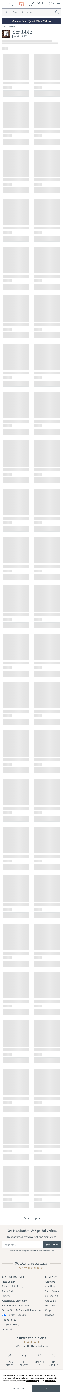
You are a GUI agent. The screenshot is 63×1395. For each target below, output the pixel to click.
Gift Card (50, 1305)
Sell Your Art (51, 1295)
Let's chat (7, 1329)
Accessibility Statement (14, 1300)
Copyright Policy (10, 1324)
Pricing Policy (9, 1319)
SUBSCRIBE (52, 1244)
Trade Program (53, 1291)
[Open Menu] (4, 4)
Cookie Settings (32, 1381)
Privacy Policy (50, 1381)
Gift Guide (50, 1300)
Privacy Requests (17, 1314)
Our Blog (50, 1286)
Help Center (8, 1281)
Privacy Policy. (49, 1250)
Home (4, 26)
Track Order (8, 1291)
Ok (46, 1388)
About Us (50, 1281)
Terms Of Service (37, 1250)
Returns (6, 1295)
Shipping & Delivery (12, 1286)
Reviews (49, 1314)
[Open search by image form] (6, 12)
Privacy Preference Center (16, 1305)
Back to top (30, 1218)
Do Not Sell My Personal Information (21, 1310)
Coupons (49, 1310)
